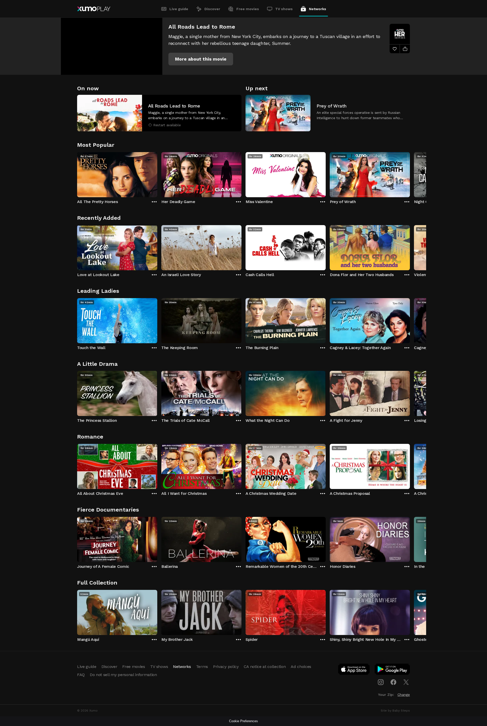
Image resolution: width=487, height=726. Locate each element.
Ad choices (301, 666)
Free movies (247, 9)
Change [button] (403, 695)
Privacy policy (226, 666)
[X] (406, 682)
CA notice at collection (265, 666)
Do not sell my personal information (123, 674)
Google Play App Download (392, 670)
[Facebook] (393, 682)
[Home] (93, 9)
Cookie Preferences (243, 721)
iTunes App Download (354, 670)
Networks (317, 9)
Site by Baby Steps (395, 710)
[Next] (410, 173)
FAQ (81, 674)
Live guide (178, 9)
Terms (202, 666)
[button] (200, 59)
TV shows (284, 9)
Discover (212, 9)
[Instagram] (381, 682)
